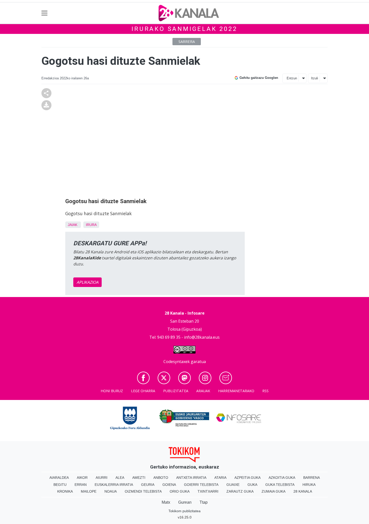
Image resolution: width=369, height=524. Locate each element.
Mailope (88, 491)
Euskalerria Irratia (114, 485)
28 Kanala (302, 491)
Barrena (311, 478)
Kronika (65, 491)
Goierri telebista (201, 485)
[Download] (46, 104)
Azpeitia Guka (247, 478)
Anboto (160, 478)
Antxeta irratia (191, 478)
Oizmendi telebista (143, 491)
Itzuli (314, 78)
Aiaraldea (59, 478)
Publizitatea (175, 390)
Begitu (60, 485)
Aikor (82, 478)
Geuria (147, 485)
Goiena (169, 485)
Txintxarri (208, 491)
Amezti (138, 478)
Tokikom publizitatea (184, 511)
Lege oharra (143, 390)
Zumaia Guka (273, 491)
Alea (119, 478)
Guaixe (232, 485)
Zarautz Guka (240, 491)
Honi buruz (112, 390)
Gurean (185, 502)
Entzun (292, 78)
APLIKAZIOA (87, 282)
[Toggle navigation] (44, 13)
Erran (81, 485)
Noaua (110, 491)
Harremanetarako (236, 390)
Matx (166, 502)
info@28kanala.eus (202, 337)
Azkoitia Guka (282, 478)
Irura (91, 225)
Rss (265, 390)
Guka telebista (279, 485)
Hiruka (309, 485)
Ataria (220, 478)
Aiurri (101, 478)
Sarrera (186, 41)
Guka (252, 485)
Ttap (204, 502)
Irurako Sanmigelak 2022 (184, 28)
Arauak (203, 390)
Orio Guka (180, 491)
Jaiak (72, 225)
